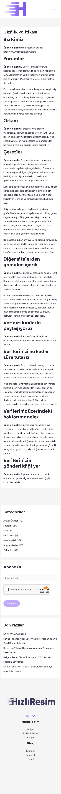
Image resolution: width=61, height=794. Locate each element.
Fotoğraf (7, 525)
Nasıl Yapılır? (9, 540)
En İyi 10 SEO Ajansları (14, 633)
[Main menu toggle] (54, 9)
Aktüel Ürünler (10, 520)
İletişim (30, 729)
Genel (6, 530)
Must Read (8, 535)
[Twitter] (33, 716)
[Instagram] (27, 716)
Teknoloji (8, 550)
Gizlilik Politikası (30, 733)
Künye (30, 737)
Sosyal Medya (10, 545)
